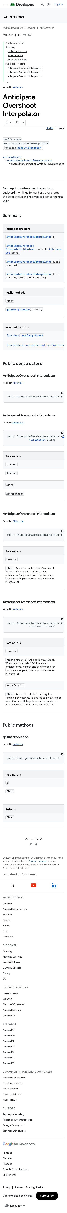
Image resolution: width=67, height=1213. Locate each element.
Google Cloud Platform (15, 1169)
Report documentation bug (17, 1119)
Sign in (59, 4)
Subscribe (47, 1195)
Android (7, 903)
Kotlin (49, 128)
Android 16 (9, 1035)
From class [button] (25, 335)
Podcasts (8, 936)
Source (6, 920)
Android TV (9, 1015)
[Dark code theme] (62, 393)
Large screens (10, 993)
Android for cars (12, 1009)
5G (4, 978)
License (18, 1187)
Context (29, 249)
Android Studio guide (14, 1077)
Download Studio (12, 1094)
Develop (31, 27)
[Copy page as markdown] (18, 123)
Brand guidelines (35, 1187)
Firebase (7, 1163)
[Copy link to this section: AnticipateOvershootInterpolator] (58, 376)
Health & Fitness (11, 962)
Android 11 (8, 1063)
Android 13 (8, 1052)
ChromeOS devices (13, 1004)
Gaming (7, 951)
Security (7, 914)
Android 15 (9, 1041)
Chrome (7, 1158)
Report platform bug (14, 1114)
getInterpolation (18, 309)
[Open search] (42, 4)
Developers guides (13, 1083)
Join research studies (14, 1130)
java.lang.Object (12, 157)
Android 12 (9, 1057)
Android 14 (9, 1046)
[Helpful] (24, 34)
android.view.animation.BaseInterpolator (29, 160)
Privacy (6, 973)
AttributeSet (37, 439)
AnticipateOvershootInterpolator (28, 236)
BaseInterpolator (29, 147)
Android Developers (13, 27)
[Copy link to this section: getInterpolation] (32, 737)
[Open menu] (5, 4)
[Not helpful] (29, 34)
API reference (14, 17)
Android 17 (9, 1029)
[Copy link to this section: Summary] (24, 216)
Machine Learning (12, 956)
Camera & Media (12, 967)
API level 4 (18, 87)
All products (9, 1175)
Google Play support (14, 1125)
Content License (37, 861)
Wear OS (8, 998)
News (6, 925)
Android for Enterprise (15, 909)
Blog (5, 931)
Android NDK (10, 1099)
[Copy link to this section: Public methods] (37, 725)
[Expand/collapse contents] (23, 43)
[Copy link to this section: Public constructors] (45, 364)
